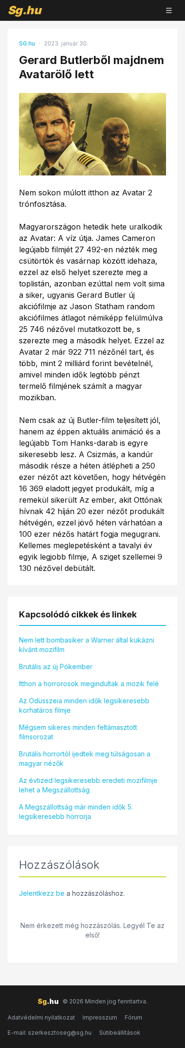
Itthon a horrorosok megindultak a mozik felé (89, 684)
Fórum (133, 1017)
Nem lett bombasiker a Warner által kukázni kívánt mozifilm (86, 644)
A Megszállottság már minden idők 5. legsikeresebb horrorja (76, 811)
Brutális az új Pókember (55, 666)
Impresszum (100, 1017)
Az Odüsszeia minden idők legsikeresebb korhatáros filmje (84, 705)
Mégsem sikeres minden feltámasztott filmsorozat (78, 732)
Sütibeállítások (119, 1032)
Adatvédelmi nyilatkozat (41, 1017)
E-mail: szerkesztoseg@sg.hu (50, 1032)
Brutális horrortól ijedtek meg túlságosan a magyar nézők (84, 758)
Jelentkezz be (42, 893)
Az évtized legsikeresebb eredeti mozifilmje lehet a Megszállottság (88, 785)
